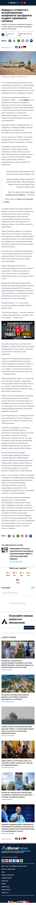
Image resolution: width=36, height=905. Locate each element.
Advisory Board (6, 878)
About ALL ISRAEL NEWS (8, 869)
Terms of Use (5, 886)
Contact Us (4, 892)
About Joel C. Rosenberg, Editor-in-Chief (14, 866)
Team (2, 872)
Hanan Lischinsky (6, 669)
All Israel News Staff (9, 34)
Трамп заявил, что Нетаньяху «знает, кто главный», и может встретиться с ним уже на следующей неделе (17, 763)
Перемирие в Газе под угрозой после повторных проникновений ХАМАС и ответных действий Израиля (21, 553)
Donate (3, 884)
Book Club (4, 881)
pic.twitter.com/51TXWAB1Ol (15, 195)
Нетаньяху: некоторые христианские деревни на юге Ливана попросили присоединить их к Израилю (15, 697)
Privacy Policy (6, 889)
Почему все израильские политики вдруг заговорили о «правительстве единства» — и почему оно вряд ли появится (17, 795)
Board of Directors (7, 875)
